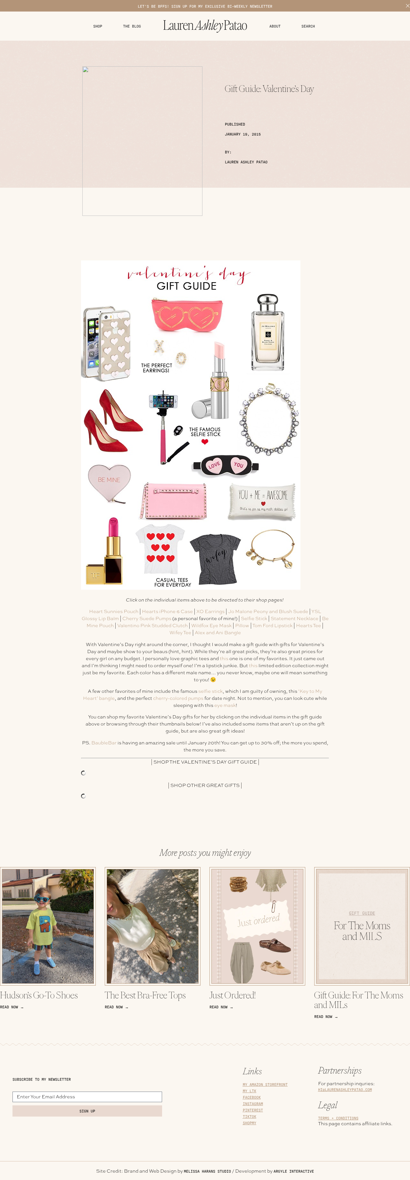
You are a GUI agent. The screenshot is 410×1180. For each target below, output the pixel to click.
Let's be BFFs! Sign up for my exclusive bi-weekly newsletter (205, 6)
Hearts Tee (308, 625)
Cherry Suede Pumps (146, 618)
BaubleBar (104, 743)
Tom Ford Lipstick (272, 625)
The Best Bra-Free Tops (145, 995)
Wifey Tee (180, 632)
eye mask (225, 705)
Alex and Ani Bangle (218, 632)
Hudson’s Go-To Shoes (39, 995)
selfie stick (210, 691)
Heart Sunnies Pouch (113, 611)
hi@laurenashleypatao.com (345, 1089)
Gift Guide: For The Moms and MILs (358, 1000)
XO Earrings (210, 611)
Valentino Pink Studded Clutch (152, 625)
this (224, 658)
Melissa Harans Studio (207, 1171)
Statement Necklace (294, 618)
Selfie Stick (254, 618)
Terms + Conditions (338, 1118)
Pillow (242, 625)
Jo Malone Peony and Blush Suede (268, 611)
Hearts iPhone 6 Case (167, 611)
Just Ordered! (232, 995)
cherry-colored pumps (178, 698)
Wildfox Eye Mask (211, 625)
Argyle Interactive (294, 1171)
